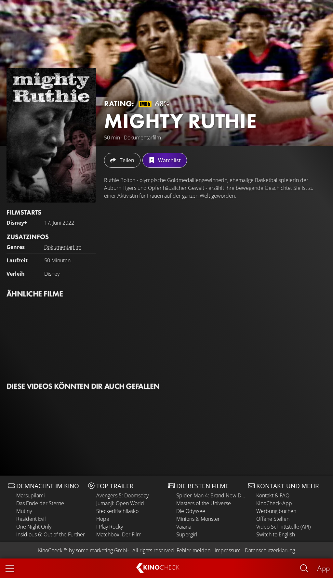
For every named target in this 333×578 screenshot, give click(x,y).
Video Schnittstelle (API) (283, 526)
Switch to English (275, 534)
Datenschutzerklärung (270, 550)
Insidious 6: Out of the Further (50, 534)
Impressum (228, 550)
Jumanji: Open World (120, 503)
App (323, 568)
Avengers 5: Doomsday (122, 495)
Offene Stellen (272, 519)
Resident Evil (31, 519)
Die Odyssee (190, 511)
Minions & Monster (198, 519)
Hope (102, 519)
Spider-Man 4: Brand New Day (210, 495)
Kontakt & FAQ (272, 495)
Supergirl (186, 534)
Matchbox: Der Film (118, 534)
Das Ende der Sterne (40, 503)
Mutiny (24, 511)
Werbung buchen (276, 511)
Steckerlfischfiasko (117, 511)
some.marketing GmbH (103, 550)
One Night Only (33, 526)
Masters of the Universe (203, 503)
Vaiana (183, 526)
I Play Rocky (109, 526)
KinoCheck (50, 550)
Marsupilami (30, 495)
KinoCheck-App (274, 503)
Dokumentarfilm (62, 247)
